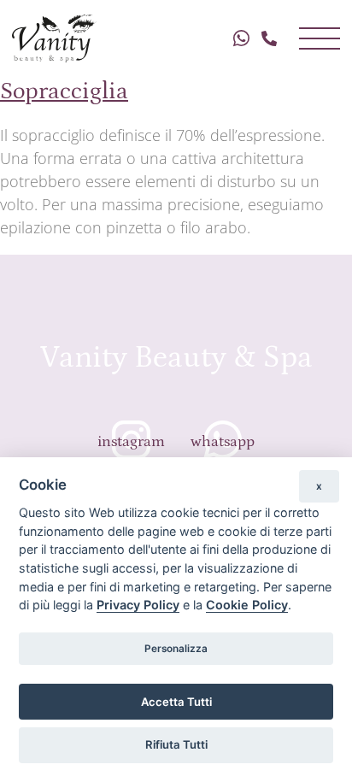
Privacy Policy (138, 604)
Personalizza (176, 649)
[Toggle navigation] (319, 38)
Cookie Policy (247, 604)
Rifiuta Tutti (176, 744)
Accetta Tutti (176, 702)
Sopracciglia (64, 88)
